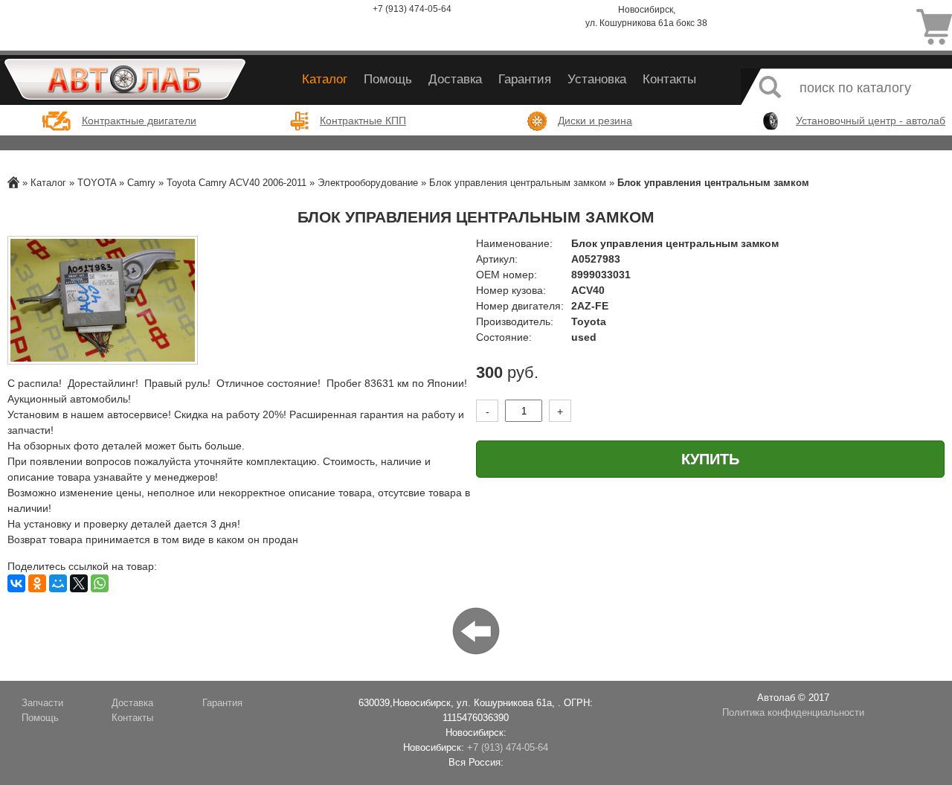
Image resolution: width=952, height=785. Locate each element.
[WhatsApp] (100, 583)
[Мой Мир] (58, 583)
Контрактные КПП (363, 120)
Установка (596, 79)
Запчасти (42, 703)
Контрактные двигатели (139, 120)
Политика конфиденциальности (793, 713)
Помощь (388, 79)
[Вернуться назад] (476, 630)
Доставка (455, 79)
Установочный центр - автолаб (870, 120)
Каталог (324, 79)
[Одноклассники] (37, 583)
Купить (710, 459)
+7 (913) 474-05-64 (412, 9)
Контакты (669, 79)
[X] (79, 583)
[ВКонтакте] (16, 583)
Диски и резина (595, 120)
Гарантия (524, 79)
